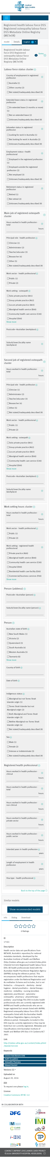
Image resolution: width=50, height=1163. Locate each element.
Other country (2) (16, 88)
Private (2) (13, 283)
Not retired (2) (15, 199)
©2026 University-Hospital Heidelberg (23, 1154)
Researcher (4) (15, 257)
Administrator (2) (16, 248)
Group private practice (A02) (21, 301)
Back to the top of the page (33, 891)
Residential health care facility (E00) (25, 572)
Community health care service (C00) (25, 314)
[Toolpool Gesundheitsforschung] (37, 1140)
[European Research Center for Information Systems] (37, 1114)
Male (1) (12, 742)
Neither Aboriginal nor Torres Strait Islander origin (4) (23, 723)
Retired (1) (13, 195)
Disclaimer (27, 1151)
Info (5, 918)
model (6, 42)
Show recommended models (25, 909)
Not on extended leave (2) (20, 115)
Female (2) (13, 747)
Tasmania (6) (14, 657)
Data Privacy (40, 1151)
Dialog (14, 918)
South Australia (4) (17, 648)
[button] (30, 42)
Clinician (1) (14, 243)
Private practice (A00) (18, 553)
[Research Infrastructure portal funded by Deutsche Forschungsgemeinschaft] (12, 1114)
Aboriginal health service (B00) (22, 310)
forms (40, 55)
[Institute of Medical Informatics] (37, 1124)
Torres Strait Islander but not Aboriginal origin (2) (20, 708)
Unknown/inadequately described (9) (25, 120)
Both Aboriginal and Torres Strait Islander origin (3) (22, 716)
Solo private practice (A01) (21, 296)
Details (17, 42)
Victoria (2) (14, 639)
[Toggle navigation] (6, 17)
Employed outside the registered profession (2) (22, 169)
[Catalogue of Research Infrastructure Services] (12, 1129)
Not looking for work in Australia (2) (24, 140)
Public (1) (13, 279)
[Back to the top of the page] (44, 1153)
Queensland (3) (16, 643)
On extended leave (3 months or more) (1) (25, 109)
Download (25, 918)
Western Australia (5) (18, 652)
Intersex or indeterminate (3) (21, 751)
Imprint (17, 1151)
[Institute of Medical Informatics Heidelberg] (12, 1124)
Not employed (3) (16, 175)
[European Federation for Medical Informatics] (37, 1146)
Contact (8, 1151)
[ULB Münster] (37, 1130)
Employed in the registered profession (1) (25, 161)
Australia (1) (14, 83)
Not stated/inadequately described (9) (26, 92)
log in (25, 1087)
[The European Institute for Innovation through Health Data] (12, 1138)
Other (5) (13, 261)
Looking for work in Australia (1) (23, 135)
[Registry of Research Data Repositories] (12, 1145)
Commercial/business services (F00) (25, 576)
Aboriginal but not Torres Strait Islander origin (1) (21, 700)
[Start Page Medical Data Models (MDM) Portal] (25, 6)
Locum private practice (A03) (21, 305)
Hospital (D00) (15, 319)
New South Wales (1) (18, 634)
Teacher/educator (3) (18, 252)
